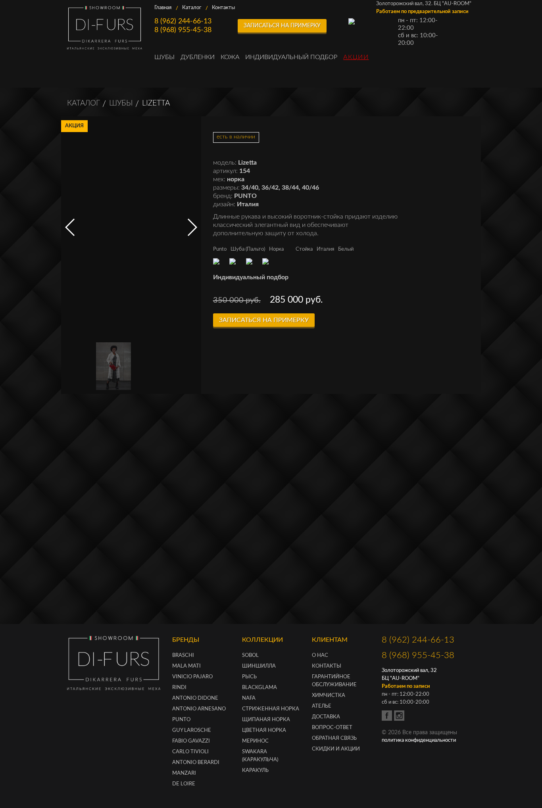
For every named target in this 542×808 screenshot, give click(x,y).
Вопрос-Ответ (332, 727)
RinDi (179, 687)
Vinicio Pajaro (192, 676)
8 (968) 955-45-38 (182, 30)
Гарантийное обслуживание (334, 680)
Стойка (304, 249)
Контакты (223, 7)
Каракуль (255, 770)
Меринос (255, 741)
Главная (162, 7)
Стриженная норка (270, 709)
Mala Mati (186, 666)
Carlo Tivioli (190, 751)
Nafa (249, 698)
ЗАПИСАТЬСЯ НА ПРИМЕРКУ (282, 26)
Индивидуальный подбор (291, 57)
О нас (320, 655)
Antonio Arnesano (199, 709)
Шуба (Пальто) (248, 249)
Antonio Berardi (195, 762)
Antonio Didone (195, 698)
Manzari (184, 773)
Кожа (230, 57)
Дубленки (198, 57)
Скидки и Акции (336, 749)
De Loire (183, 784)
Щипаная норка (266, 719)
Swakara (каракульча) (260, 755)
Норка (276, 249)
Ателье (321, 706)
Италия (325, 249)
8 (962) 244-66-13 (182, 21)
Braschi (183, 655)
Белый (346, 249)
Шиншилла (259, 666)
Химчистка (328, 695)
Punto (220, 249)
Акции (356, 57)
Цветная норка (264, 730)
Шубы (164, 57)
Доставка (326, 717)
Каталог (191, 7)
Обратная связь (334, 738)
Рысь (249, 676)
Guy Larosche (191, 730)
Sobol (250, 655)
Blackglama (259, 687)
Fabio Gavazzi (191, 741)
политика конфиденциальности (419, 740)
